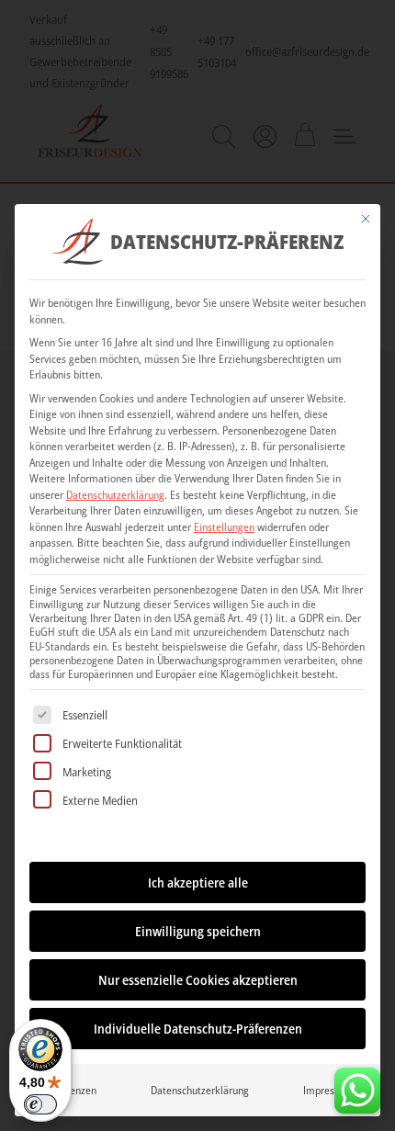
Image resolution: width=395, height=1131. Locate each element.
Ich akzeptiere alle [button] (198, 882)
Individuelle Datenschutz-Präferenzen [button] (198, 1028)
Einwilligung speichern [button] (198, 931)
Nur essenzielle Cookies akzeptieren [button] (198, 980)
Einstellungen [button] (224, 527)
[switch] (40, 1104)
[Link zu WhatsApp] (357, 1086)
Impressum (328, 1090)
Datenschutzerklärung (115, 495)
